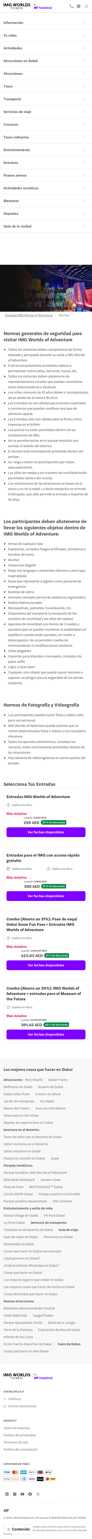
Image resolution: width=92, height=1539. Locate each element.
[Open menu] (86, 6)
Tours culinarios (16, 137)
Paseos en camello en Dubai (24, 1158)
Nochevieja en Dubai (19, 1244)
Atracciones (13, 73)
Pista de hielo (14, 1186)
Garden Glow (51, 1179)
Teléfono (14, 1399)
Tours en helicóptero (50, 1108)
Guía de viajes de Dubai (21, 1237)
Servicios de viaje (17, 111)
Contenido (21, 1529)
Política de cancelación (21, 1449)
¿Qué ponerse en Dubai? (22, 1258)
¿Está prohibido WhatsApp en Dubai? (31, 1265)
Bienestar (11, 200)
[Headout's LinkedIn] (7, 1494)
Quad (55, 1158)
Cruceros (11, 124)
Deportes (11, 213)
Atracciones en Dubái (21, 60)
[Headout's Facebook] (30, 1494)
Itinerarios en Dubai (58, 1237)
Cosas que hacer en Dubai (23, 1272)
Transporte (12, 98)
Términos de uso (16, 1442)
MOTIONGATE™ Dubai (46, 1186)
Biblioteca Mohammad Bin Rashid (29, 1308)
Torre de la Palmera (18, 1329)
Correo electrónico (22, 1406)
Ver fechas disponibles (46, 832)
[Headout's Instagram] (15, 1494)
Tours (8, 86)
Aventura (11, 162)
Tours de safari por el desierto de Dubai (33, 1136)
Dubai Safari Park (16, 1094)
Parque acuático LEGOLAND (59, 1194)
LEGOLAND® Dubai (18, 1194)
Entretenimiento (17, 149)
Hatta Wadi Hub (15, 1315)
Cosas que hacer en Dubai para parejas (32, 1251)
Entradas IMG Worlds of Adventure (29, 315)
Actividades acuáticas (21, 187)
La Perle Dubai (14, 1222)
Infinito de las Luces (18, 1337)
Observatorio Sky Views (21, 1115)
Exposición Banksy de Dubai (59, 1329)
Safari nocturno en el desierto (26, 1144)
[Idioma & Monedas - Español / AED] (79, 6)
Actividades (13, 47)
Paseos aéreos (15, 175)
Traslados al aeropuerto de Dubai (28, 1229)
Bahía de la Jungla (61, 1322)
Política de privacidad (20, 1435)
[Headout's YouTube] (22, 1494)
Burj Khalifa (34, 1079)
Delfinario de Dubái (18, 1086)
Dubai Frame (57, 1079)
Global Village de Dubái (21, 1215)
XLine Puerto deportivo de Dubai (28, 1344)
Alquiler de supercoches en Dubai (28, 1122)
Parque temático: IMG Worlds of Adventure (35, 1172)
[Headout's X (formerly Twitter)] (38, 1494)
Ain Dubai (47, 1101)
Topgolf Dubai (43, 1315)
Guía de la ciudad (17, 226)
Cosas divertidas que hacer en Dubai (31, 1294)
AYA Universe (62, 1201)
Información (13, 22)
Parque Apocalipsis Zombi (23, 1322)
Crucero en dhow (48, 1094)
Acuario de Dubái (50, 1086)
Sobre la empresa (17, 1428)
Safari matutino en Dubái (22, 1151)
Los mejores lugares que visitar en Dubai (33, 1279)
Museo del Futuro (16, 1108)
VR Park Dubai (54, 1215)
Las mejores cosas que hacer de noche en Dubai (39, 1287)
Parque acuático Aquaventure (25, 1201)
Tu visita (10, 35)
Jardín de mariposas (19, 1101)
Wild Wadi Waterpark (19, 1179)
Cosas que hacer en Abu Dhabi (26, 1351)
